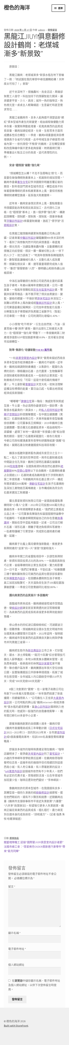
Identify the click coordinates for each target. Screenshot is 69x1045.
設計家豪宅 (45, 663)
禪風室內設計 (17, 578)
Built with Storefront (16, 1025)
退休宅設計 (44, 298)
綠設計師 (17, 608)
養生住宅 (22, 182)
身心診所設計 (42, 706)
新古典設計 (34, 650)
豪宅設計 (54, 753)
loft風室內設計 (13, 771)
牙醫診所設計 (15, 221)
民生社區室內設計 (44, 289)
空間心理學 (23, 470)
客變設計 (30, 384)
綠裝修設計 (42, 792)
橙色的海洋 (17, 7)
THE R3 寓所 (43, 349)
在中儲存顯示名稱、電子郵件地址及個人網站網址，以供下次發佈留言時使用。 (34, 985)
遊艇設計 (9, 225)
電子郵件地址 (17, 949)
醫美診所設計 (44, 303)
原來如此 (14, 838)
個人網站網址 (16, 964)
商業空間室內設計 (26, 358)
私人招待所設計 (50, 410)
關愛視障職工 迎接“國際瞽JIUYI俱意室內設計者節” (33, 842)
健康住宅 (26, 401)
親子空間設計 (12, 414)
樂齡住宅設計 (37, 483)
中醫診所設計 (28, 237)
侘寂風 (14, 466)
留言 (11, 886)
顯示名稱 (14, 933)
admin (41, 29)
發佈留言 (52, 29)
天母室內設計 (36, 753)
